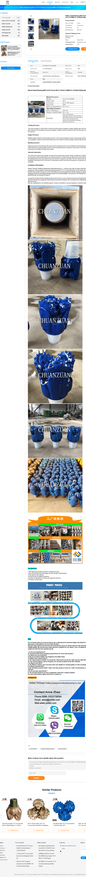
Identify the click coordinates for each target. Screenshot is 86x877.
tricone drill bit (33, 748)
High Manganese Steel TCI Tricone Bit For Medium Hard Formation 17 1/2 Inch (13, 54)
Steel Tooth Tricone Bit (11, 20)
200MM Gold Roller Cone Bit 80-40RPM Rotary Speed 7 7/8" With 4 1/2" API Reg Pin (47, 856)
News (1, 852)
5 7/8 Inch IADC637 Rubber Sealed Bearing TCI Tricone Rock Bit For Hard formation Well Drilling (13, 48)
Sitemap (2, 855)
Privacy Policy (3, 859)
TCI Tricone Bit (11, 17)
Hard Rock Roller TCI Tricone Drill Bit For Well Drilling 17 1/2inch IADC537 (24, 848)
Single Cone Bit (11, 29)
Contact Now (10, 68)
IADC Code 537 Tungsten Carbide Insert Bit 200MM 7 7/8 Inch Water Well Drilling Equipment (24, 864)
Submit (36, 778)
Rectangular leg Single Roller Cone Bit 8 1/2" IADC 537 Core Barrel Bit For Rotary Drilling (47, 848)
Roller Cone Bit (11, 23)
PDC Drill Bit (11, 35)
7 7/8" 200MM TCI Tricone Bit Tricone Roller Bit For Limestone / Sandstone (63, 825)
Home (1, 845)
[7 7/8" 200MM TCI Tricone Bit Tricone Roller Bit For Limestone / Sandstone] (64, 809)
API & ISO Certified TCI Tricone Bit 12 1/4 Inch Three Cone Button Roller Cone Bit (38, 825)
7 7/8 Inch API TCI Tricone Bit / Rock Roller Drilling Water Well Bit (24, 856)
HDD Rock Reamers (11, 26)
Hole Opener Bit (11, 32)
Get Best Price (72, 49)
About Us (2, 850)
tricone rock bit (62, 748)
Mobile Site (3, 857)
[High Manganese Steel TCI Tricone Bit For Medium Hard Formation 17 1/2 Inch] (4, 54)
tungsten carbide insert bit (47, 748)
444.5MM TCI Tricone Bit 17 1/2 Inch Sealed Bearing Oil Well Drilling (47, 864)
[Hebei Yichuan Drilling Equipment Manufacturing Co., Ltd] (7, 3)
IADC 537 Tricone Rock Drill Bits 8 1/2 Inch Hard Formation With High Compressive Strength (13, 825)
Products (2, 848)
